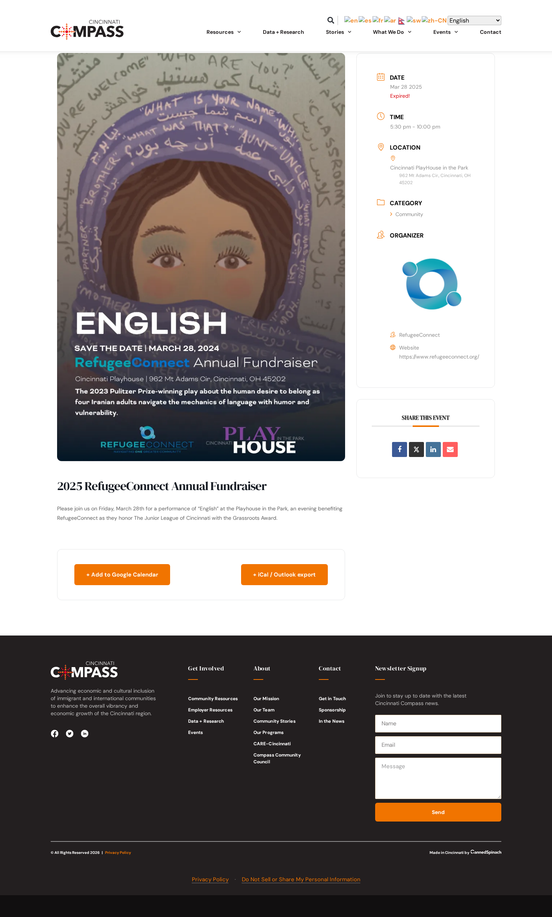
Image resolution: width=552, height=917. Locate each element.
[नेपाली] (402, 20)
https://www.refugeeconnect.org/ (439, 356)
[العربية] (390, 20)
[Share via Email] (450, 449)
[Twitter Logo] (69, 733)
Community (409, 214)
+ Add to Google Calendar (122, 574)
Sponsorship (332, 710)
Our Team (263, 710)
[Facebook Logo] (54, 733)
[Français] (378, 20)
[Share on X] (416, 449)
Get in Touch (332, 699)
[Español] (366, 20)
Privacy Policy (118, 852)
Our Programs (268, 732)
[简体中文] (435, 20)
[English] (351, 20)
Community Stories (274, 721)
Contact (490, 32)
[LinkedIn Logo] (84, 733)
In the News (331, 721)
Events (195, 732)
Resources (220, 32)
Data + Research (283, 32)
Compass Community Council (277, 758)
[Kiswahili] (414, 20)
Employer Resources (210, 710)
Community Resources (213, 699)
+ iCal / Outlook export (284, 574)
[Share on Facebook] (399, 449)
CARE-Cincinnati (272, 744)
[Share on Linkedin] (433, 449)
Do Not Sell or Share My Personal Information (301, 879)
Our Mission (266, 699)
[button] (331, 20)
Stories (335, 32)
